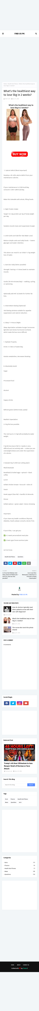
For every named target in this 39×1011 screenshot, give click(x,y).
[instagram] (19, 703)
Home (5, 84)
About (18, 965)
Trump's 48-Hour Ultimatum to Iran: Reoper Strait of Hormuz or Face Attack (18, 766)
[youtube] (26, 703)
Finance (13, 799)
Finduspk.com (8, 771)
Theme (25, 968)
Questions (20, 557)
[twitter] (13, 703)
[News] (19, 752)
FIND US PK (19, 33)
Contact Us (26, 965)
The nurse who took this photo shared (22, 629)
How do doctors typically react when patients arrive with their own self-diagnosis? (22, 609)
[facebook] (6, 703)
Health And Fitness (13, 84)
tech (20, 802)
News (6, 802)
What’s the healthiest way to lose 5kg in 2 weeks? (23, 620)
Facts (6, 799)
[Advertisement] (18, 15)
